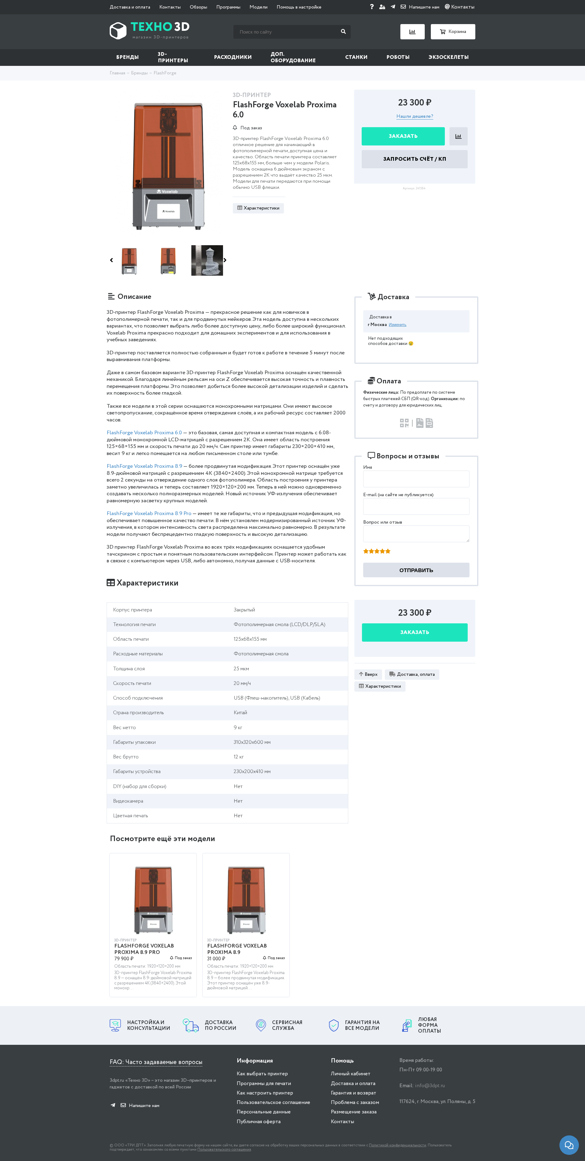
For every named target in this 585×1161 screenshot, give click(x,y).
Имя (367, 467)
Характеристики (261, 208)
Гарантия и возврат (353, 1093)
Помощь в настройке (299, 7)
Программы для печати (264, 1084)
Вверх (371, 674)
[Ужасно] (366, 552)
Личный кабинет (350, 1074)
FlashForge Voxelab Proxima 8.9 (144, 466)
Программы (228, 7)
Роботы (398, 57)
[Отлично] (388, 552)
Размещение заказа (354, 1112)
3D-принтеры (173, 58)
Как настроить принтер (265, 1093)
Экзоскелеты (449, 57)
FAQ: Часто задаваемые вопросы (156, 1062)
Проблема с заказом (355, 1102)
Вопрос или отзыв (382, 522)
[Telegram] (393, 7)
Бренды (127, 57)
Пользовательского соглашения (224, 1149)
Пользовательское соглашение (273, 1102)
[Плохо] (371, 552)
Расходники (233, 57)
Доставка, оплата (416, 674)
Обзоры (198, 7)
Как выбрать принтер (262, 1074)
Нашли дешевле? (414, 117)
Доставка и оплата (130, 7)
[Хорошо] (382, 552)
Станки (356, 57)
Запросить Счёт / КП (414, 159)
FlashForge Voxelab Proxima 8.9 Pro (149, 514)
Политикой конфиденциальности (397, 1145)
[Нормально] (377, 552)
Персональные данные (264, 1112)
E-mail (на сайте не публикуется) (398, 494)
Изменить (397, 324)
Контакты (170, 7)
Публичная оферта (259, 1122)
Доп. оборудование (293, 58)
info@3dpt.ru (430, 1086)
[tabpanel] (153, 928)
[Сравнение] (412, 31)
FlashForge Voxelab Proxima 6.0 (144, 433)
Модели (259, 7)
